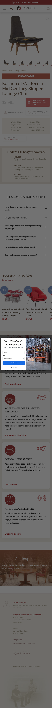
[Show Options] (23, 358)
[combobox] (13, 358)
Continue (14, 363)
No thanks (13, 367)
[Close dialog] (49, 339)
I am (4, 355)
